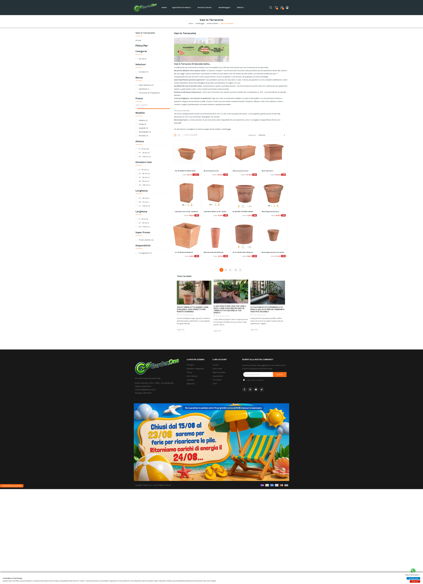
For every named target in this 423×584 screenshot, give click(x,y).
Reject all (415, 581)
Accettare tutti (413, 578)
